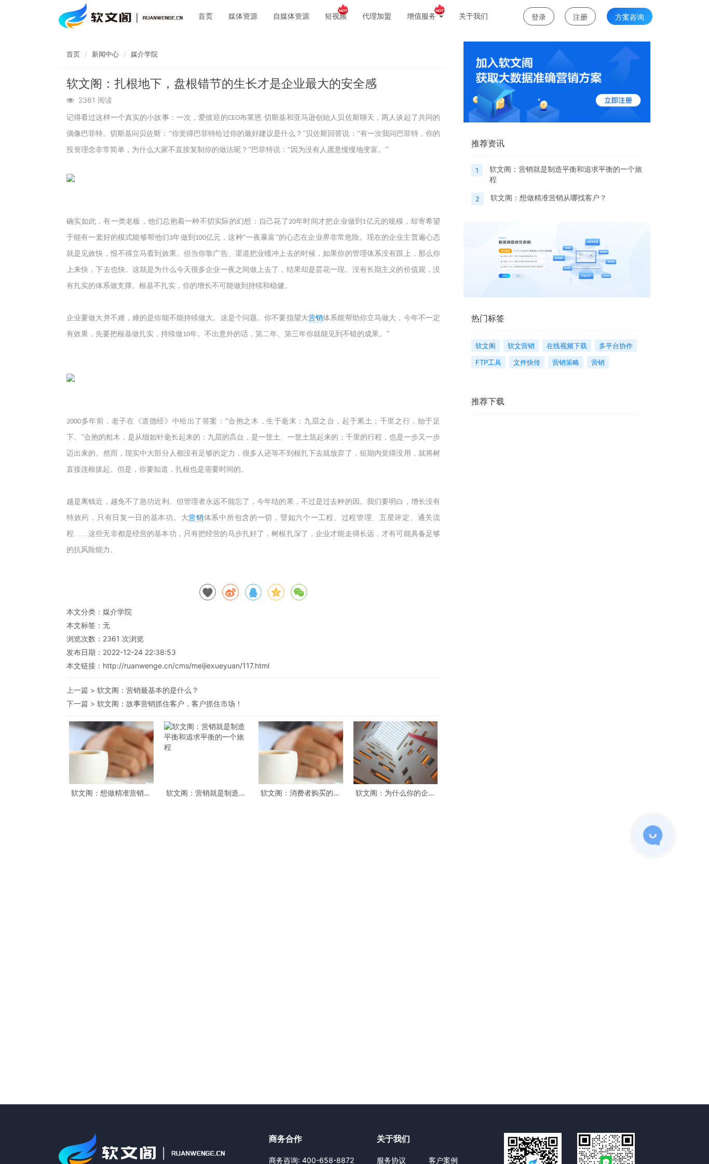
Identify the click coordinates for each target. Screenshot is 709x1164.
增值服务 (422, 15)
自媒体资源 (291, 15)
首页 (205, 15)
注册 (580, 16)
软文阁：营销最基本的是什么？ (148, 690)
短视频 (336, 15)
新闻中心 (105, 54)
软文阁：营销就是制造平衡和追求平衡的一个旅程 (206, 793)
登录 (538, 16)
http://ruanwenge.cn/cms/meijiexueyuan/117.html (186, 665)
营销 (315, 318)
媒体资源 (242, 15)
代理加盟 (376, 15)
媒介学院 (144, 54)
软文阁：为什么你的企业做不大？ (395, 793)
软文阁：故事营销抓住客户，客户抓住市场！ (169, 703)
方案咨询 (629, 16)
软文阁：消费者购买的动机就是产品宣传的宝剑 (300, 793)
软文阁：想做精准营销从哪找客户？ (111, 793)
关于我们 (473, 15)
